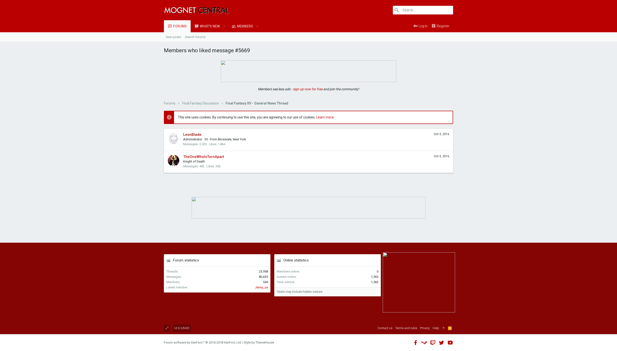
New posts (173, 37)
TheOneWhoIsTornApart (203, 157)
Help (436, 328)
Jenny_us (261, 287)
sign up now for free (307, 89)
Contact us (384, 328)
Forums (180, 26)
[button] (224, 26)
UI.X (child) (181, 328)
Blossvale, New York (232, 139)
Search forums (195, 37)
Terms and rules (406, 328)
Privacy (425, 328)
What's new (210, 26)
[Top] (444, 328)
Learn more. (325, 117)
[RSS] (450, 328)
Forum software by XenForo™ (203, 342)
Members (245, 26)
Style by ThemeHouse (259, 342)
